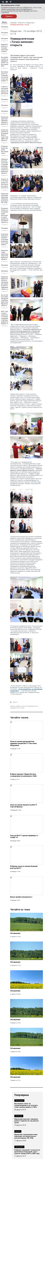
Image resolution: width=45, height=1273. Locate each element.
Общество (30, 23)
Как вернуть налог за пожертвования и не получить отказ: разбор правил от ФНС (7, 76)
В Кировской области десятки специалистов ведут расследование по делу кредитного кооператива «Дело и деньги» (7, 215)
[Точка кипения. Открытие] (21, 80)
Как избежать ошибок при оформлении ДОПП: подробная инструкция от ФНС (7, 61)
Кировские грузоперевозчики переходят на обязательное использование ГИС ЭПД (7, 198)
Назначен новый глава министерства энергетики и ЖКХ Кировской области (7, 255)
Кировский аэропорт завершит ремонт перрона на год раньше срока (7, 120)
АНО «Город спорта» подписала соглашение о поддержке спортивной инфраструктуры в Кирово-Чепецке (7, 318)
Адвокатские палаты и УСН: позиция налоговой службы (6, 48)
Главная (13, 23)
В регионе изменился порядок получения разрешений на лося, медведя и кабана (7, 239)
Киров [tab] (4, 22)
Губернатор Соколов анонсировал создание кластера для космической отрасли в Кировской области (6, 166)
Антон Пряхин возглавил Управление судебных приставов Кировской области (6, 300)
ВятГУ (15, 702)
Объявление (5, 27)
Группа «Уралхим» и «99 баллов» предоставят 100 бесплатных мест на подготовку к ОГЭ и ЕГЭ (7, 183)
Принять (9, 16)
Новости (21, 23)
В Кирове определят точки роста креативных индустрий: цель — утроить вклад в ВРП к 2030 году (27, 1151)
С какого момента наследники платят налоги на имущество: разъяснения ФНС (7, 90)
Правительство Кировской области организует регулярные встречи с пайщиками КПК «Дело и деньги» (7, 283)
